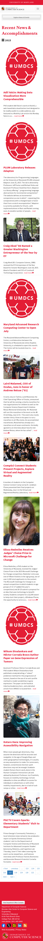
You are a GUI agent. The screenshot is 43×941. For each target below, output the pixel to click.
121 (32, 872)
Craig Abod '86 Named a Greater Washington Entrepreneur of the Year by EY (20, 251)
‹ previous (14, 868)
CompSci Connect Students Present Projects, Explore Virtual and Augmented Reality (19, 470)
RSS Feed (25, 925)
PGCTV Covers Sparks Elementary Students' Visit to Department (21, 823)
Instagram (14, 925)
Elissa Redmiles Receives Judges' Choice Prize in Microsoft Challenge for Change (18, 555)
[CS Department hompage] (21, 935)
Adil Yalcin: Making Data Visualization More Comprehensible (17, 96)
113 (27, 868)
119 (21, 872)
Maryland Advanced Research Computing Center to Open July (21, 328)
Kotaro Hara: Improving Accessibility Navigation (18, 743)
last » (12, 877)
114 (32, 868)
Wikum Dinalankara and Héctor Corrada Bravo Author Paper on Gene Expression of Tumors (21, 656)
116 (4, 872)
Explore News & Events (21, 17)
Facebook (3, 925)
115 (38, 868)
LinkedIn (20, 925)
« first (5, 868)
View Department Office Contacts (13, 902)
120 (27, 872)
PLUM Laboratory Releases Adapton (19, 169)
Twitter (9, 925)
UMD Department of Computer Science (17, 9)
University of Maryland (21, 2)
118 (15, 872)
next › (5, 877)
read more (18, 116)
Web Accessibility (8, 929)
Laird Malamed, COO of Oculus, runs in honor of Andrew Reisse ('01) (17, 387)
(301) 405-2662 (17, 921)
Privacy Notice (21, 929)
